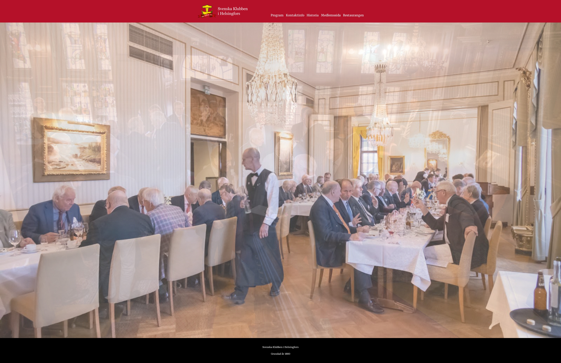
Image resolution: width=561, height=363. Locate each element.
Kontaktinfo (295, 15)
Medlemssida (331, 15)
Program (277, 15)
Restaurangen (353, 15)
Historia (313, 15)
